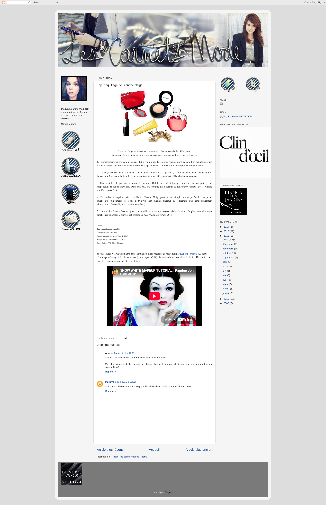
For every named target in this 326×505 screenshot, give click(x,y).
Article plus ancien (199, 449)
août (225, 262)
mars (226, 284)
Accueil (154, 449)
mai (225, 275)
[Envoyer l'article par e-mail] (125, 338)
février (226, 288)
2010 (227, 299)
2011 (226, 240)
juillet (226, 266)
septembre (229, 257)
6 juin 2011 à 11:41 (124, 353)
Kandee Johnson (188, 253)
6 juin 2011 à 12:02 (125, 382)
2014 (227, 227)
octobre (227, 253)
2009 (227, 303)
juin (225, 271)
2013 (227, 231)
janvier (226, 293)
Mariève (109, 382)
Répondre (110, 371)
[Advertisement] (74, 287)
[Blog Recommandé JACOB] (236, 116)
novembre (228, 248)
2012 (227, 236)
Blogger (169, 492)
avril (225, 280)
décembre (228, 244)
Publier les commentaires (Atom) (129, 456)
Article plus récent (110, 449)
